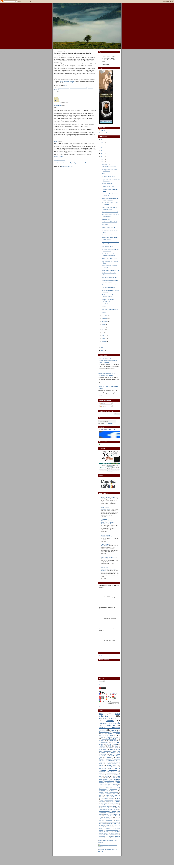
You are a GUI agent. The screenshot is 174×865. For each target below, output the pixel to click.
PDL (103, 734)
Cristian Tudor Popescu (104, 811)
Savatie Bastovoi (109, 820)
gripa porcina (104, 803)
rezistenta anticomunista (109, 722)
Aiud (115, 823)
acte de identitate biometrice (109, 824)
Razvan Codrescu (104, 732)
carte (107, 801)
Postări (103, 403)
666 (107, 778)
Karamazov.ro (104, 496)
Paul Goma (117, 800)
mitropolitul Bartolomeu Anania (106, 804)
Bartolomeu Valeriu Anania (106, 771)
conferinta (101, 746)
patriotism (115, 784)
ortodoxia (109, 737)
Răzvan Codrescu (105, 535)
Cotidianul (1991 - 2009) (108, 186)
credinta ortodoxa (111, 773)
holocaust (107, 784)
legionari (107, 776)
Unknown (103, 130)
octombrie (104, 318)
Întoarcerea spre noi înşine (108, 176)
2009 (102, 162)
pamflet (116, 804)
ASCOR (113, 778)
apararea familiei (111, 765)
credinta (103, 752)
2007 (102, 350)
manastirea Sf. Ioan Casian (105, 831)
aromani (102, 801)
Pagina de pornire (74, 163)
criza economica (103, 742)
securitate (112, 798)
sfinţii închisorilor (102, 823)
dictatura (118, 801)
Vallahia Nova (104, 568)
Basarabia (101, 741)
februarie (104, 341)
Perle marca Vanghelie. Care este (110, 309)
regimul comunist (114, 834)
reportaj (111, 749)
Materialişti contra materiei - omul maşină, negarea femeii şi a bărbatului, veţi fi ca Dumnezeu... (109, 522)
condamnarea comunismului (76, 88)
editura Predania (114, 792)
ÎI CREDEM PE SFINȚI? (107, 537)
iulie (103, 327)
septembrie (105, 321)
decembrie (105, 164)
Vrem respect (105, 224)
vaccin (118, 798)
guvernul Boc (112, 741)
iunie (103, 330)
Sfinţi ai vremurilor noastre (108, 287)
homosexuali (110, 774)
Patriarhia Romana (109, 800)
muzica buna (113, 748)
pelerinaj (113, 806)
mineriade (106, 814)
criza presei (111, 801)
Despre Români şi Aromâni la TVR (110, 270)
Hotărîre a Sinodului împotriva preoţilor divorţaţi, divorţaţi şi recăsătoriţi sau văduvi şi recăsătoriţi (107, 360)
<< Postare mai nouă (59, 163)
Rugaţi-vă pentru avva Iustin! (109, 166)
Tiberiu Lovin (116, 797)
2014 (102, 148)
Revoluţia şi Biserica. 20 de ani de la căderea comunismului (72, 53)
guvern (101, 737)
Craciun (101, 765)
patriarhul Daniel (113, 770)
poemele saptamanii (104, 786)
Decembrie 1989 (106, 219)
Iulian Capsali (57, 105)
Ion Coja (114, 811)
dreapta (110, 734)
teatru (110, 754)
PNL (114, 751)
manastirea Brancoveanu (112, 830)
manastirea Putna (114, 803)
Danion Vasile (109, 795)
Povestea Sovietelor (107, 183)
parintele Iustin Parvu (111, 735)
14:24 (65, 85)
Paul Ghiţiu (104, 519)
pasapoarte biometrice (111, 763)
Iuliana (55, 141)
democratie (101, 774)
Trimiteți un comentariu (59, 160)
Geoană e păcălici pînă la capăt (109, 277)
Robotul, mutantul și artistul (107, 557)
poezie (118, 737)
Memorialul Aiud (103, 790)
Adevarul (101, 795)
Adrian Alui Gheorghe (106, 807)
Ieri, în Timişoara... (106, 304)
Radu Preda (84, 88)
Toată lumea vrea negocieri (108, 227)
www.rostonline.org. (71, 83)
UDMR (112, 755)
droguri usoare (102, 836)
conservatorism (102, 768)
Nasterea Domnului (109, 781)
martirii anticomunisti (114, 768)
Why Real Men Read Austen (107, 497)
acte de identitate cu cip (113, 812)
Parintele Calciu (112, 760)
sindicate (110, 823)
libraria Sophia (104, 798)
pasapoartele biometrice (105, 793)
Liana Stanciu (107, 797)
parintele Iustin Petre (103, 834)
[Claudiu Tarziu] (114, 438)
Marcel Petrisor (102, 749)
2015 (102, 145)
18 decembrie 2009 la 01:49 (59, 156)
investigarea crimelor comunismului (109, 827)
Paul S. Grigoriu (105, 508)
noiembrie (104, 315)
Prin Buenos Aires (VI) (106, 509)
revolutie (115, 793)
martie (104, 338)
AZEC (102, 800)
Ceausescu (116, 809)
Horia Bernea (113, 789)
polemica (116, 815)
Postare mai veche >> (90, 163)
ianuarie (104, 344)
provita (118, 806)
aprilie (104, 335)
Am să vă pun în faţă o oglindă (109, 222)
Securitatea (108, 759)
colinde (100, 814)
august (104, 324)
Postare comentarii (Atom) (67, 166)
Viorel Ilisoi (102, 762)
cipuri (106, 792)
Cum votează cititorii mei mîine (109, 285)
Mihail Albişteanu (105, 544)
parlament (103, 770)
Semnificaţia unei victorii (108, 234)
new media (107, 838)
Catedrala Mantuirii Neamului (105, 809)
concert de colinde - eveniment (67, 81)
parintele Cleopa (114, 833)
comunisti (109, 826)
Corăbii (104, 312)
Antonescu (109, 757)
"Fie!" (103, 173)
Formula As (109, 725)
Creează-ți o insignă (110, 429)
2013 (102, 150)
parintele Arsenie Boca (104, 806)
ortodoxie (110, 720)
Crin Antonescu (112, 752)
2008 (102, 347)
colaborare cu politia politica (112, 822)
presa (101, 713)
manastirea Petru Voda (109, 739)
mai (103, 332)
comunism (113, 730)
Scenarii (104, 306)
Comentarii (104, 406)
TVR (109, 746)
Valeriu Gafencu (112, 744)
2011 (102, 156)
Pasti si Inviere (109, 819)
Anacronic (103, 556)
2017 (102, 139)
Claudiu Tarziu (102, 429)
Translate (110, 423)
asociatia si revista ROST (109, 718)
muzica (112, 838)
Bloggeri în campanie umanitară (110, 212)
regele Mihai (109, 787)
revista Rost (107, 751)
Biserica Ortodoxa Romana (63, 88)
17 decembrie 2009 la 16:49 (59, 137)
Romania (101, 792)
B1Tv (116, 807)
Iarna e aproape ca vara (107, 246)
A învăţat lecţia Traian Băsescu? (110, 258)
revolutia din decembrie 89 (105, 817)
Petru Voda (114, 790)
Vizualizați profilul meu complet (107, 132)
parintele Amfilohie (108, 815)
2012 (102, 153)
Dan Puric (116, 732)
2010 (102, 159)
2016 (102, 142)
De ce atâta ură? (105, 545)
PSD (119, 751)
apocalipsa (109, 782)
